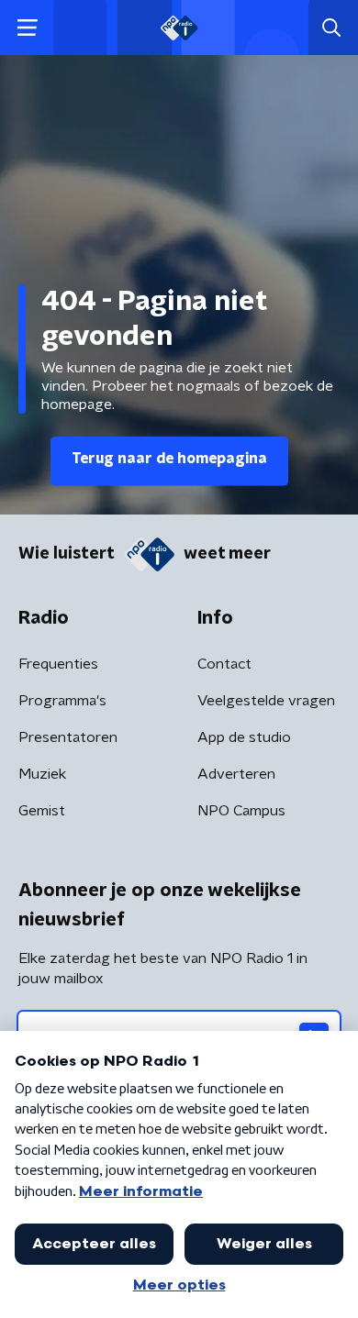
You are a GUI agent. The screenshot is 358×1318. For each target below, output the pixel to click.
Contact (224, 664)
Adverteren (236, 774)
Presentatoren (67, 737)
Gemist (41, 810)
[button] (27, 28)
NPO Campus (241, 810)
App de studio (244, 737)
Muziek (42, 774)
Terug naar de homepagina (169, 458)
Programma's (62, 700)
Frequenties (58, 664)
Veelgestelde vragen (266, 700)
